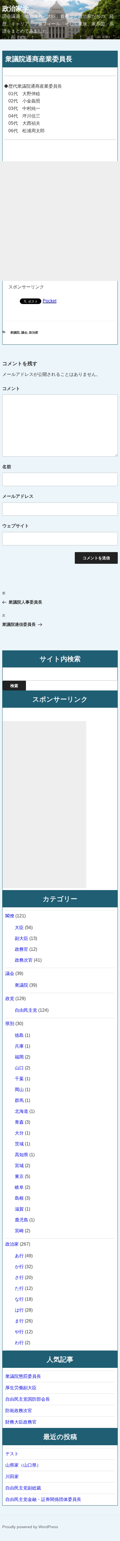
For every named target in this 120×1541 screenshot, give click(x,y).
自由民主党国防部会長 (27, 1399)
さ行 (19, 1277)
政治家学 (15, 8)
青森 (19, 1122)
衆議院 (15, 332)
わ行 (19, 1342)
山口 (19, 1067)
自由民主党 (26, 1010)
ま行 (19, 1321)
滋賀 (19, 1209)
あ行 (19, 1255)
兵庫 (19, 1046)
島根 (19, 1198)
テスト (12, 1453)
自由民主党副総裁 (23, 1488)
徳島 (19, 1035)
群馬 (19, 1100)
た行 (19, 1288)
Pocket (49, 300)
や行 (19, 1331)
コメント (11, 388)
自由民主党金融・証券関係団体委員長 (43, 1499)
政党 (9, 998)
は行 (19, 1310)
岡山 (19, 1089)
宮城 (19, 1165)
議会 (24, 332)
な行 (19, 1299)
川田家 (12, 1476)
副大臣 (21, 938)
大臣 (19, 927)
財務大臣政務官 (21, 1422)
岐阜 (19, 1187)
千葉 (19, 1078)
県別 (9, 1023)
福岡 (19, 1057)
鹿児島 (21, 1219)
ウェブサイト (15, 525)
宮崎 (19, 1230)
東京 (19, 1176)
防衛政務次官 (18, 1410)
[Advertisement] (60, 221)
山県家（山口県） (23, 1465)
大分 (19, 1133)
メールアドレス (17, 496)
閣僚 (9, 915)
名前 (6, 466)
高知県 (21, 1154)
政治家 (33, 332)
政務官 (21, 949)
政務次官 (24, 960)
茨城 (19, 1143)
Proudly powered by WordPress (30, 1527)
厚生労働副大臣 (21, 1387)
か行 (19, 1266)
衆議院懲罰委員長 (23, 1376)
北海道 (21, 1111)
